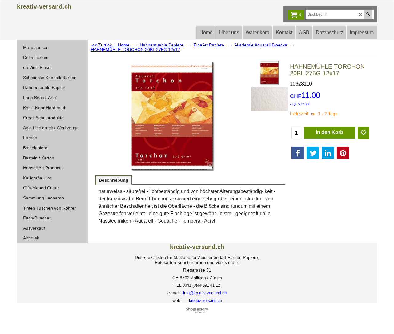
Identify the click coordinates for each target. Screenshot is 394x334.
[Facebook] (297, 153)
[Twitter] (313, 153)
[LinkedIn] (328, 153)
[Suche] (368, 14)
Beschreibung (113, 180)
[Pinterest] (343, 153)
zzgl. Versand (300, 104)
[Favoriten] (363, 133)
